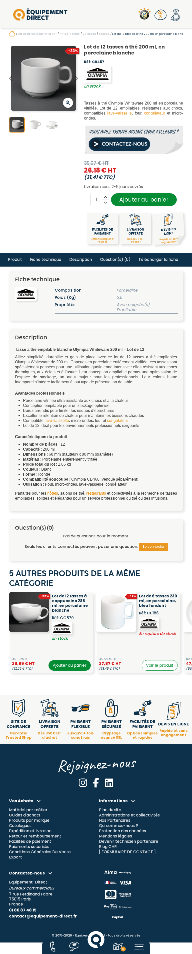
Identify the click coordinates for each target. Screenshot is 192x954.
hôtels (52, 493)
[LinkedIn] (109, 782)
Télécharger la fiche (158, 259)
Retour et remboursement (35, 836)
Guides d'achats (24, 815)
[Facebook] (96, 782)
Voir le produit (160, 665)
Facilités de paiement (30, 841)
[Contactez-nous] (53, 946)
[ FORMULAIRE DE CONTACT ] (127, 851)
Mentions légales (115, 836)
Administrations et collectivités (129, 815)
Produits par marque (29, 820)
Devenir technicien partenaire (128, 841)
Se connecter (153, 546)
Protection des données (122, 831)
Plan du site (110, 810)
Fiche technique (45, 259)
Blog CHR (108, 846)
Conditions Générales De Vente (40, 851)
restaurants (96, 493)
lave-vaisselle (119, 113)
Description (80, 259)
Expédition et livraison (30, 831)
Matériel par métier (28, 810)
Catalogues (20, 825)
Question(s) (115, 259)
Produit (15, 259)
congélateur (154, 113)
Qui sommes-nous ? (118, 825)
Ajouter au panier (143, 200)
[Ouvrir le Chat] (74, 946)
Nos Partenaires (114, 820)
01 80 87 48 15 (22, 910)
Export (15, 857)
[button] (161, 15)
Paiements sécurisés (29, 846)
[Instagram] (83, 782)
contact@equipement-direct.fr (43, 916)
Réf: (87, 62)
